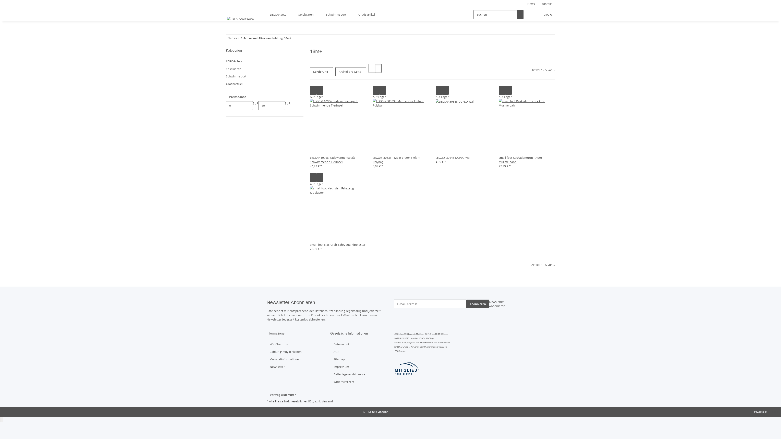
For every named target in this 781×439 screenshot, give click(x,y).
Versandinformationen (285, 359)
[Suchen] (520, 14)
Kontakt (546, 4)
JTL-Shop (773, 411)
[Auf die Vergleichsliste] (313, 90)
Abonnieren (478, 304)
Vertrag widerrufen (283, 395)
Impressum (341, 367)
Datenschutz (342, 344)
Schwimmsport (236, 76)
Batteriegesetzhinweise (349, 374)
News (531, 4)
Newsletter (277, 367)
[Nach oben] (1, 419)
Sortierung (320, 72)
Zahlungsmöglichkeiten (286, 352)
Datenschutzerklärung (330, 311)
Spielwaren (233, 69)
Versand (327, 401)
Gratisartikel (234, 84)
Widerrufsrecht (344, 382)
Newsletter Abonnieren (497, 304)
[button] (530, 15)
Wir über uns (279, 344)
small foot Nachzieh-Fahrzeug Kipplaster (337, 245)
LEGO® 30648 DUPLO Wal (453, 158)
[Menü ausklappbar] (231, 11)
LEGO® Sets (234, 61)
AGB (336, 352)
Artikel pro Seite (350, 72)
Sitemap (339, 359)
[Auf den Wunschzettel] (319, 90)
